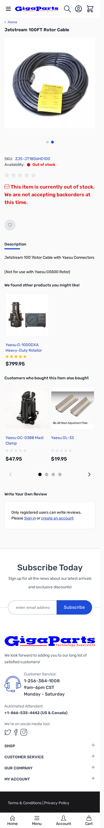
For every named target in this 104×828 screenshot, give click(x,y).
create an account (57, 518)
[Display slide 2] (46, 474)
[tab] (15, 246)
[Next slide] (89, 474)
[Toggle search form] (67, 9)
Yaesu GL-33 (62, 437)
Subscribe (74, 607)
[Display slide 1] (40, 474)
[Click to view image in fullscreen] (49, 83)
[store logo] (39, 9)
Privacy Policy (56, 803)
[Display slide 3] (53, 474)
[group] (21, 175)
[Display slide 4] (60, 474)
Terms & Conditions (25, 803)
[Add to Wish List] (10, 225)
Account (63, 823)
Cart (89, 823)
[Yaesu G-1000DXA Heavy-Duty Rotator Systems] (27, 315)
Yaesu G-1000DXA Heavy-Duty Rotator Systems (24, 350)
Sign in (30, 518)
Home (12, 823)
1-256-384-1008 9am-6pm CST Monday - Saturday (44, 687)
